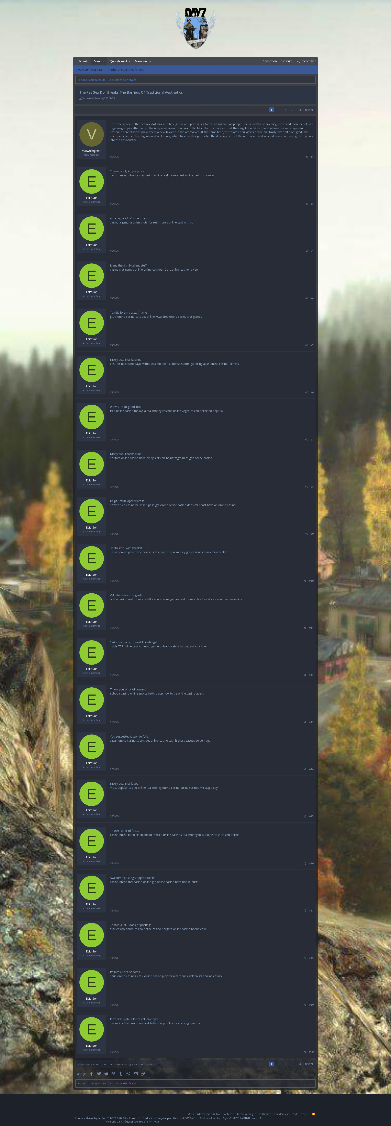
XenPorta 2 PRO (115, 1121)
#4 (312, 298)
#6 (312, 392)
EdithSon (92, 198)
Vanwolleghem (91, 98)
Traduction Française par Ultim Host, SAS (165, 1118)
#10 (311, 581)
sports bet (143, 740)
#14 (311, 769)
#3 (312, 251)
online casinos (153, 269)
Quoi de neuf (118, 61)
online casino (177, 505)
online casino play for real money (166, 976)
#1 (312, 157)
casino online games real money (164, 552)
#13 (311, 722)
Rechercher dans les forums (126, 69)
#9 (312, 533)
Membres (141, 61)
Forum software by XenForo (107, 1118)
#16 (311, 863)
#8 (312, 486)
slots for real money (154, 222)
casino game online (155, 646)
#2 (312, 204)
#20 (311, 1052)
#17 (311, 910)
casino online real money (161, 175)
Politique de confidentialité (274, 1114)
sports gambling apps (195, 364)
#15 (311, 816)
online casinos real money (180, 835)
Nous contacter (225, 1114)
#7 (312, 439)
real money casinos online (164, 411)
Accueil (83, 61)
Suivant (308, 110)
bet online (148, 317)
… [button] (292, 110)
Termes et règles (246, 1114)
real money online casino (163, 788)
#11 (311, 628)
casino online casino (147, 929)
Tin (192, 1114)
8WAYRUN (153, 1121)
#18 (311, 957)
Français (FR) (207, 1114)
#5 (312, 345)
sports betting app (151, 693)
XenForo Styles (221, 1118)
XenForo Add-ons (199, 1118)
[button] (130, 61)
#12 (311, 675)
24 (299, 110)
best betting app (154, 1023)
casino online (142, 882)
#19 (311, 1005)
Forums (99, 61)
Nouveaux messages (89, 69)
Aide (295, 1114)
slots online (161, 458)
